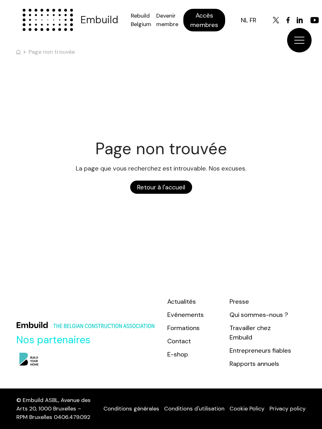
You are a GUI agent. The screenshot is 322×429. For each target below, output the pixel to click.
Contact (179, 341)
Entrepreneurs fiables (260, 350)
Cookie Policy (247, 408)
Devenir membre (167, 20)
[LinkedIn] (299, 20)
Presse (239, 301)
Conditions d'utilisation (194, 408)
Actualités (181, 301)
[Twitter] (276, 20)
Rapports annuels (254, 364)
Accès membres (204, 20)
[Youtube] (314, 20)
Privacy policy (287, 408)
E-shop (177, 354)
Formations (183, 328)
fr (253, 20)
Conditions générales (131, 408)
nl (244, 20)
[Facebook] (288, 20)
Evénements (185, 315)
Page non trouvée (52, 52)
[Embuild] (48, 20)
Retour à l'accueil (161, 187)
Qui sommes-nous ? (259, 315)
